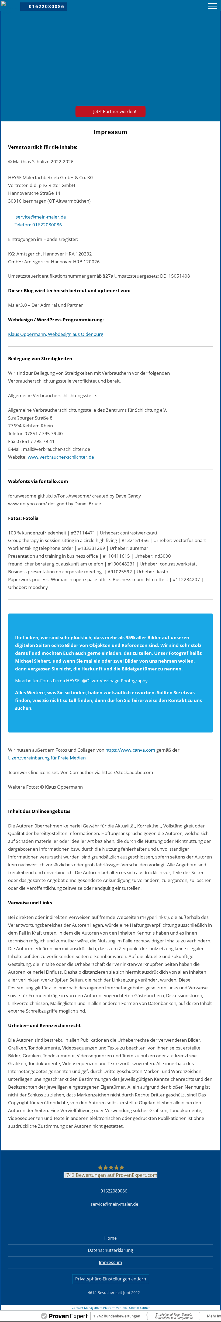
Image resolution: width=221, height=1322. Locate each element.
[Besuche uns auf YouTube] (198, 5)
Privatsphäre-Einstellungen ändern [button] (110, 1279)
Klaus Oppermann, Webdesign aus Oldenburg (55, 334)
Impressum (110, 1262)
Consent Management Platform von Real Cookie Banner (111, 1308)
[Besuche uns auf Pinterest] (190, 5)
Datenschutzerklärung (110, 1250)
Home (110, 1238)
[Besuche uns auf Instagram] (182, 5)
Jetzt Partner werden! (114, 111)
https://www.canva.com (130, 750)
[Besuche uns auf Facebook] (174, 5)
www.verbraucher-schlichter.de (61, 457)
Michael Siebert (32, 661)
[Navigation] (212, 7)
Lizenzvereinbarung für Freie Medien (47, 758)
